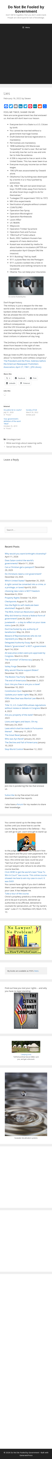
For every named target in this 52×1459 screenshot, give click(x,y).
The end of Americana (15, 680)
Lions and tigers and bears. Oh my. (21, 721)
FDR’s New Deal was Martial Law (20, 698)
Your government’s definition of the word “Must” (12, 421)
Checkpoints (10, 601)
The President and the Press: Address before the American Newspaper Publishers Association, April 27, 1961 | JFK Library (25, 363)
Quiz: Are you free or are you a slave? (22, 684)
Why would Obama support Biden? (21, 670)
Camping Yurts (26, 1054)
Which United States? (15, 580)
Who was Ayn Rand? (14, 738)
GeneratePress (26, 1455)
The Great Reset (12, 735)
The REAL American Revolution (19, 611)
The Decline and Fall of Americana (21, 742)
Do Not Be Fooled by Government (26, 9)
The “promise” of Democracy (18, 659)
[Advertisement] (26, 58)
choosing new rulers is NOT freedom (22, 591)
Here (36, 971)
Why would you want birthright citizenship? (25, 553)
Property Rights (12, 597)
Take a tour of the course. (17, 893)
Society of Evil (31, 410)
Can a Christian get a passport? (19, 567)
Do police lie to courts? (13, 410)
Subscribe (9, 795)
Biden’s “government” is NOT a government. (25, 646)
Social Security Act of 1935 (19, 446)
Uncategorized (13, 439)
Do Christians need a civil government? (23, 573)
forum (20, 804)
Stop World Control (14, 749)
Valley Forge (11, 666)
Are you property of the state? (19, 714)
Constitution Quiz (13, 691)
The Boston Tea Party (15, 676)
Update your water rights (17, 694)
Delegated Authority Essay (17, 642)
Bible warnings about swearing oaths (24, 443)
